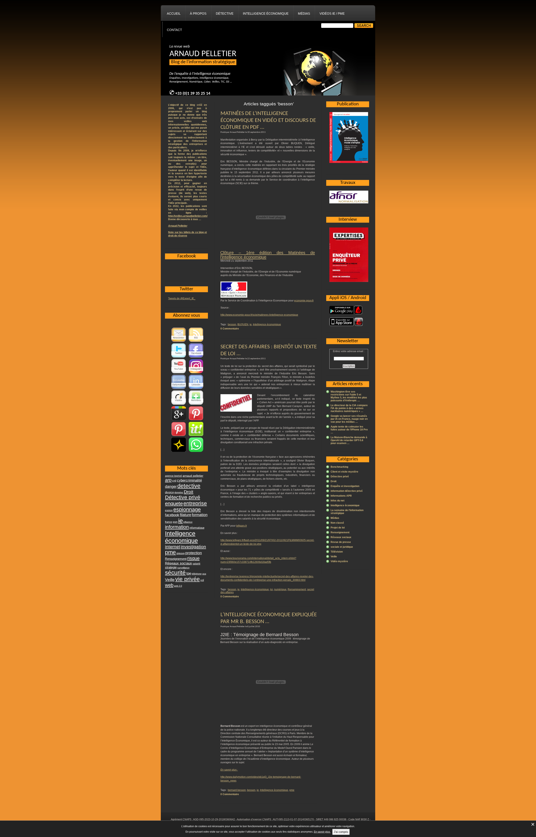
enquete (174, 503)
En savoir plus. (322, 831)
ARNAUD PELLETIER (202, 54)
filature (185, 515)
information (177, 527)
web (169, 585)
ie (251, 324)
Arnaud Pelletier (177, 225)
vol (202, 580)
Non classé (337, 522)
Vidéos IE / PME (332, 13)
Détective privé (340, 476)
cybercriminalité (189, 480)
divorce (169, 492)
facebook (172, 515)
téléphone (197, 573)
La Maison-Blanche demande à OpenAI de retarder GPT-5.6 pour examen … (349, 440)
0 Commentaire (229, 328)
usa (204, 573)
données (178, 492)
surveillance (183, 567)
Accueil (173, 13)
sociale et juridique (342, 546)
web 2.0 (178, 586)
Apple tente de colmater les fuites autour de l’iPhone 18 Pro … (349, 429)
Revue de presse (341, 542)
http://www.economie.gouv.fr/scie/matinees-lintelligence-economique (259, 314)
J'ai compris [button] (341, 831)
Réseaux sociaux (341, 537)
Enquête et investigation (345, 486)
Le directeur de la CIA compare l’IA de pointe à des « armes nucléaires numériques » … (349, 408)
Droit (333, 481)
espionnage (187, 509)
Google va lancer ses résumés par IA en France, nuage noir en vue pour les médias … (349, 419)
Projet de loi (338, 527)
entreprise (195, 503)
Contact (174, 30)
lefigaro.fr (241, 525)
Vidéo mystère (339, 561)
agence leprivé (173, 475)
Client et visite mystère (344, 471)
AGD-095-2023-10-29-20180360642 (214, 819)
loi (271, 589)
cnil (174, 480)
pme (291, 790)
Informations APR (341, 495)
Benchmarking (339, 466)
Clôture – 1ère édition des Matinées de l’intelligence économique (267, 254)
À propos (198, 13)
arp (168, 480)
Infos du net (337, 500)
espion (169, 510)
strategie (171, 567)
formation (199, 515)
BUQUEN (242, 324)
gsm (175, 522)
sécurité (175, 572)
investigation (193, 546)
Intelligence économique (266, 13)
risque (193, 558)
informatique (196, 527)
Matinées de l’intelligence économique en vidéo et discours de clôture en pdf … (268, 120)
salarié (196, 563)
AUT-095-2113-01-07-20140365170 (293, 819)
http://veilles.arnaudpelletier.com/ (187, 215)
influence (187, 522)
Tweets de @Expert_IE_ (181, 298)
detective (188, 486)
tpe (188, 573)
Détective (224, 13)
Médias (304, 13)
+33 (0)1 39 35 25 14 (192, 94)
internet (172, 546)
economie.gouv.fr (304, 300)
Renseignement (297, 589)
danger (171, 486)
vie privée (187, 579)
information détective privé (347, 491)
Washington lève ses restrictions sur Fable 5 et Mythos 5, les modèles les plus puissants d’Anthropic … (349, 396)
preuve (181, 553)
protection (193, 553)
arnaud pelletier (193, 475)
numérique (280, 589)
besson (232, 324)
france (168, 522)
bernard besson (237, 790)
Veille (334, 556)
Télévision (337, 551)
